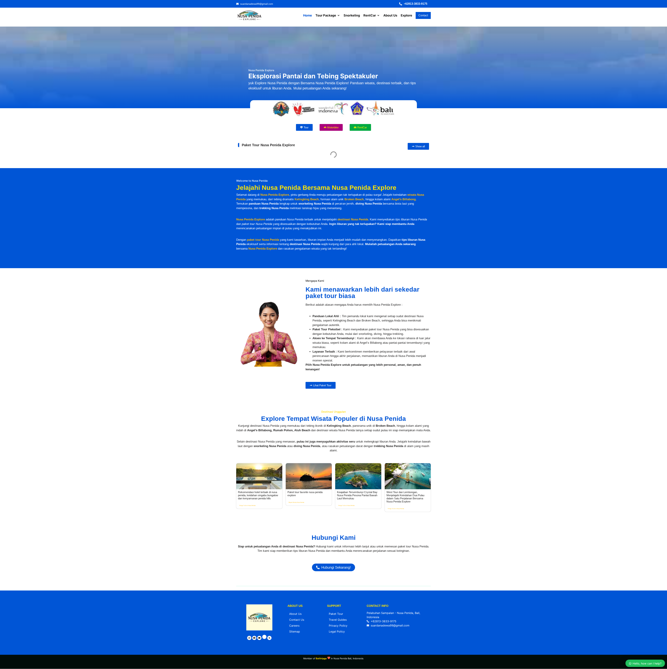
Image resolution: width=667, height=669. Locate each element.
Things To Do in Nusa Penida (247, 570)
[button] (415, 4)
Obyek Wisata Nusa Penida (296, 567)
